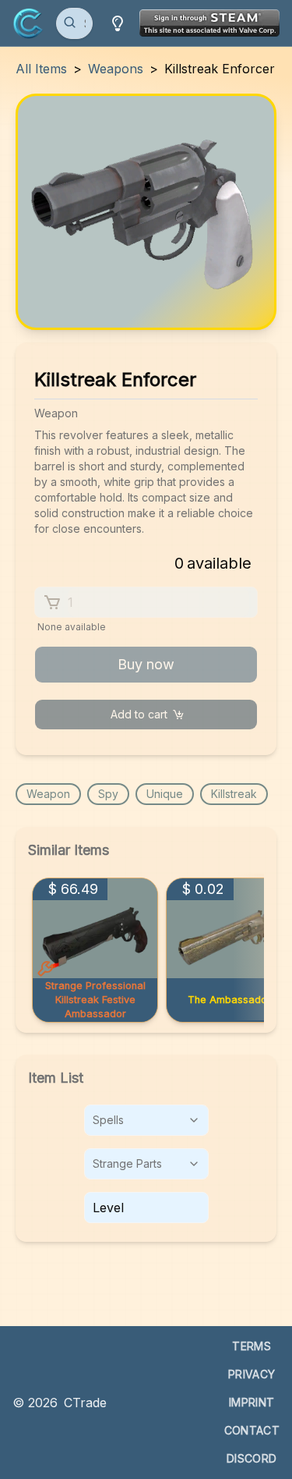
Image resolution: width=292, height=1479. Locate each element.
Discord (251, 1458)
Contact (252, 1430)
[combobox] (146, 1120)
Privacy (251, 1374)
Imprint (251, 1402)
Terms (251, 1346)
